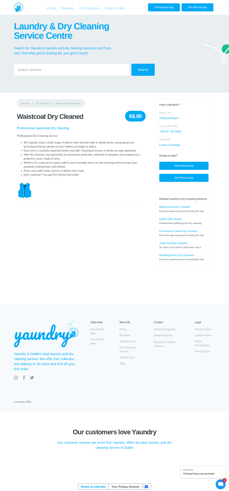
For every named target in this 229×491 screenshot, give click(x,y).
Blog (122, 363)
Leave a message (169, 144)
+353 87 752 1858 (170, 131)
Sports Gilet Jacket (170, 219)
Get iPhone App (197, 7)
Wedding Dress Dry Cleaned (176, 255)
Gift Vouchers (89, 8)
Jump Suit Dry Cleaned (173, 243)
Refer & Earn (114, 8)
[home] (18, 7)
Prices (51, 8)
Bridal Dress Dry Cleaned (174, 207)
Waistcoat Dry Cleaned (68, 103)
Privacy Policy (203, 329)
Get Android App (164, 7)
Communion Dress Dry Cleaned (178, 231)
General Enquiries (165, 329)
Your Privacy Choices (125, 486)
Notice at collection (93, 486)
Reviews (68, 8)
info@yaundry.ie (169, 118)
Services (25, 103)
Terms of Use (202, 351)
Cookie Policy (203, 335)
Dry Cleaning (43, 103)
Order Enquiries (163, 335)
